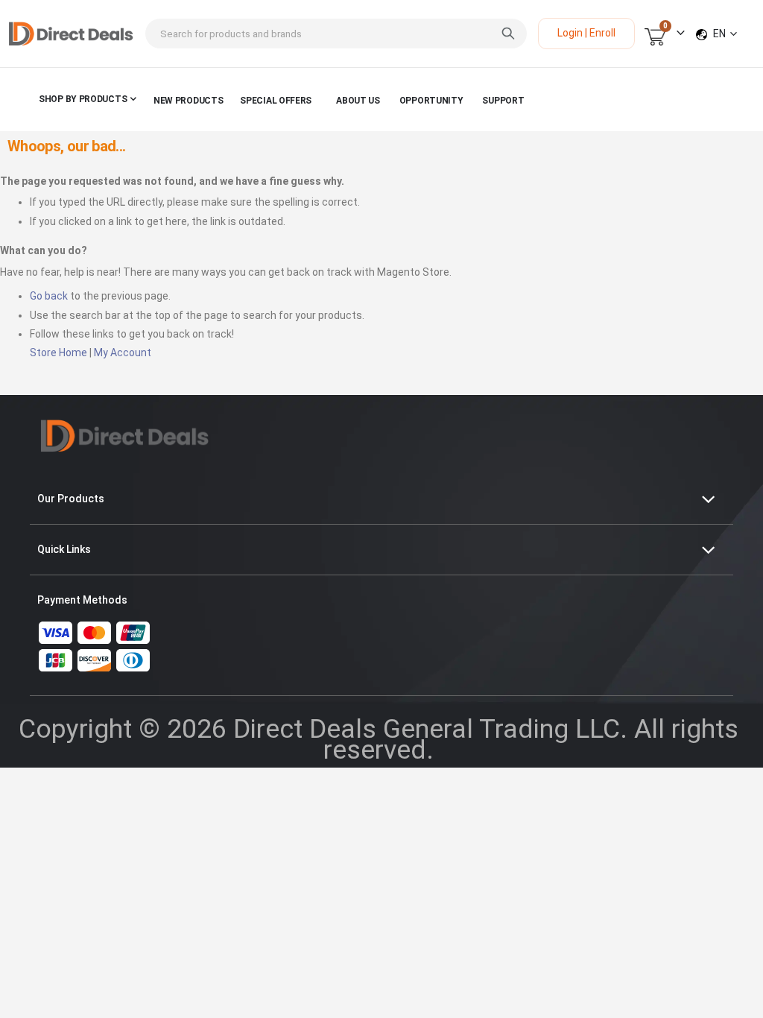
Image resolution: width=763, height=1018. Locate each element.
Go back (49, 296)
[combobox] (336, 33)
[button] (725, 33)
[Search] (508, 33)
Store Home (58, 352)
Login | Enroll (586, 33)
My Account (122, 352)
